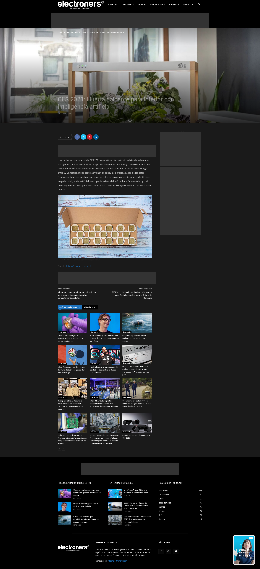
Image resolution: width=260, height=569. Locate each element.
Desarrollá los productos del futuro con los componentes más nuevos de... (136, 505)
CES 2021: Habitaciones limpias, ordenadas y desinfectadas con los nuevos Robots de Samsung (132, 295)
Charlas (112, 4)
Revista (187, 4)
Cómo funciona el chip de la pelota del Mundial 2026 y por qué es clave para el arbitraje (71, 370)
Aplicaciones (156, 4)
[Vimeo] (175, 551)
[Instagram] (168, 551)
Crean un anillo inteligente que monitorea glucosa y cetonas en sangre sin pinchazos (70, 338)
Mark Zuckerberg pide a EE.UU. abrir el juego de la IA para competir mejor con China (104, 338)
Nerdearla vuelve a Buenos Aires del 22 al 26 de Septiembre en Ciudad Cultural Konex (104, 370)
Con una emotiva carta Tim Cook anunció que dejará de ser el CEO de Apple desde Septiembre (136, 403)
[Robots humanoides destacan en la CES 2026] (137, 423)
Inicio (60, 32)
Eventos (127, 4)
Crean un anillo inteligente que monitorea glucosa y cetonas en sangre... (87, 492)
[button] (199, 5)
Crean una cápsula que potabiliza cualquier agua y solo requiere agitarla (135, 338)
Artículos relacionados (69, 307)
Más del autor (90, 307)
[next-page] (63, 448)
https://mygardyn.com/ (78, 266)
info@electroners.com (117, 561)
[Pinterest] (89, 137)
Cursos (173, 4)
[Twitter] (83, 137)
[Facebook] (77, 137)
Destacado (68, 32)
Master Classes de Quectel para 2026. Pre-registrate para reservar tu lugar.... (137, 519)
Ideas (140, 4)
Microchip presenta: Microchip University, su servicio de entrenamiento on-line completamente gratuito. (77, 295)
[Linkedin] (96, 137)
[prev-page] (59, 448)
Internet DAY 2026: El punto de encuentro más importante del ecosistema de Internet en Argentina (104, 403)
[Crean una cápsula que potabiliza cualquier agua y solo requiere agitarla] (137, 323)
